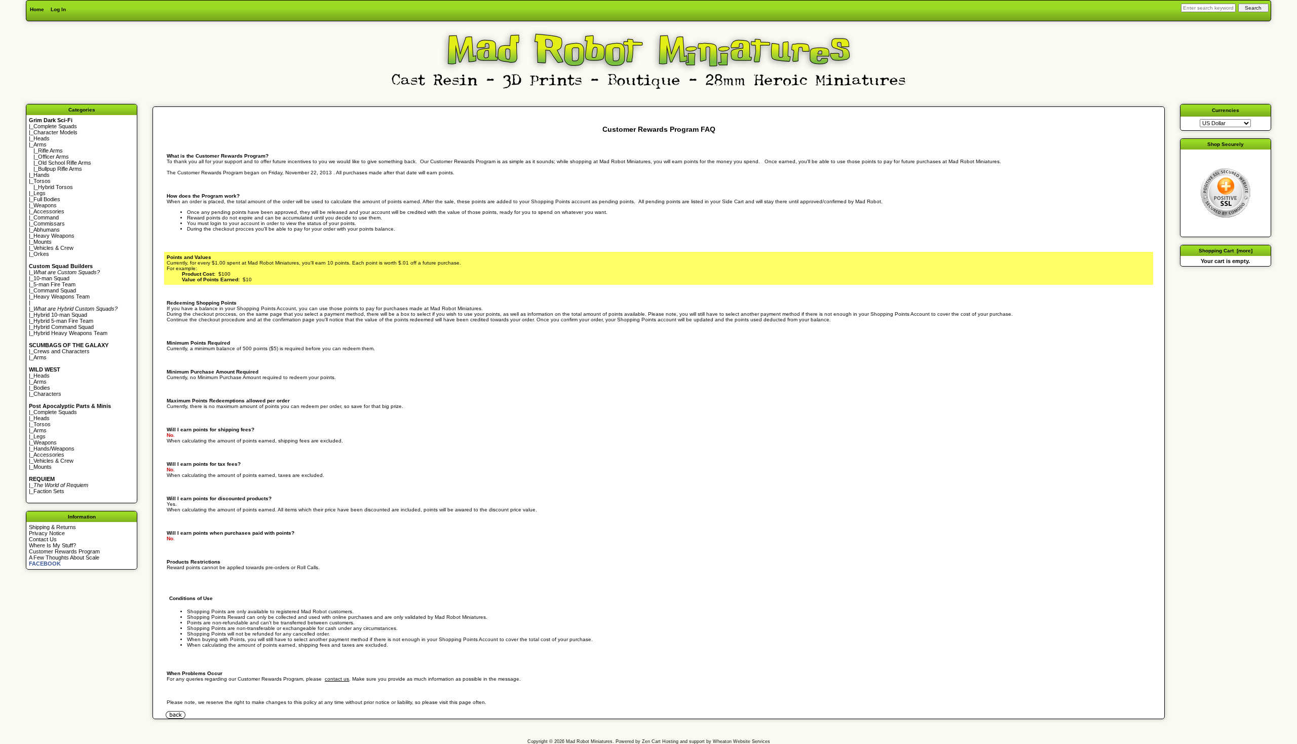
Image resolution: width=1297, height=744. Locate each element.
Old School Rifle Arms (64, 163)
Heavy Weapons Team (61, 296)
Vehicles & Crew (53, 248)
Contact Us (43, 539)
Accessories (48, 211)
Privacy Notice (47, 533)
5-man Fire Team (54, 284)
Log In (58, 9)
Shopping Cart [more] (1225, 250)
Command (46, 217)
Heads (41, 138)
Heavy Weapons (53, 236)
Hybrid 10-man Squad (60, 315)
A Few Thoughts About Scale (64, 557)
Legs (39, 193)
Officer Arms (53, 157)
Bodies (41, 388)
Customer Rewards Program (64, 551)
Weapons (45, 205)
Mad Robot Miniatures (589, 741)
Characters (47, 394)
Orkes (41, 254)
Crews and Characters (61, 351)
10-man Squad (51, 278)
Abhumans (46, 230)
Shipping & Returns (52, 527)
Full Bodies (46, 199)
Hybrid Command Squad (63, 327)
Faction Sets (48, 491)
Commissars (49, 223)
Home (37, 9)
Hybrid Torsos (55, 187)
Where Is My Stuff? (52, 545)
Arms (40, 357)
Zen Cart (651, 741)
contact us (337, 679)
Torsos (42, 181)
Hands (41, 175)
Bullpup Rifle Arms (60, 169)
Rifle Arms (50, 150)
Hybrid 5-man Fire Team (63, 321)
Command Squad (54, 290)
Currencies (1225, 110)
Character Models (55, 132)
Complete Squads (55, 126)
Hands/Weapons (53, 448)
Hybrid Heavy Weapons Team (70, 333)
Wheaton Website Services (741, 741)
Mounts (42, 242)
